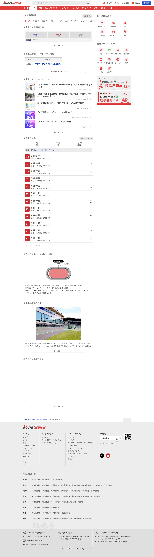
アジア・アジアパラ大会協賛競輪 (48, 64)
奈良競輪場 (45, 502)
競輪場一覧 (87, 16)
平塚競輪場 (65, 491)
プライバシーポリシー (76, 448)
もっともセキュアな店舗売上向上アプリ (113, 536)
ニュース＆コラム (51, 8)
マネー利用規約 (73, 445)
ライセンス (72, 456)
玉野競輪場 (36, 507)
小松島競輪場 (46, 513)
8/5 (58, 144)
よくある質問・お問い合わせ (52, 440)
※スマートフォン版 (106, 443)
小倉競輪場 (36, 518)
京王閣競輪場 (97, 485)
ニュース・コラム (29, 445)
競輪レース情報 (36, 419)
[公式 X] (102, 455)
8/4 (37, 144)
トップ (26, 8)
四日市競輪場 (95, 496)
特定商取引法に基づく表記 (77, 454)
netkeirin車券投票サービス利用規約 (80, 443)
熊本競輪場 (87, 518)
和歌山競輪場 (67, 502)
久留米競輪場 (46, 518)
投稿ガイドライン (74, 451)
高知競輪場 (57, 513)
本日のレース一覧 (86, 138)
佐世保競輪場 (67, 518)
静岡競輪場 (95, 491)
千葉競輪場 (45, 491)
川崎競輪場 (55, 491)
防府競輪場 (55, 507)
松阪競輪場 (85, 496)
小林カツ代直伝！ (70, 539)
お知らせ (45, 437)
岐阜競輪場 (47, 496)
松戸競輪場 (36, 491)
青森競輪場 (45, 479)
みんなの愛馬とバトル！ (38, 536)
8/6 (79, 144)
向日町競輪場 (56, 502)
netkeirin (26, 419)
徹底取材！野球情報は (74, 536)
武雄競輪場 (57, 518)
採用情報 (71, 437)
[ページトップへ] (127, 420)
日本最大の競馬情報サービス (36, 544)
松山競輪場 (66, 513)
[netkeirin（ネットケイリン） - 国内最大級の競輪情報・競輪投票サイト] (12, 3)
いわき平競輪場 (56, 479)
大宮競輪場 (76, 485)
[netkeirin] (35, 428)
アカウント (27, 464)
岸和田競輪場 (78, 502)
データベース (86, 8)
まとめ (102, 8)
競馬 (147, 3)
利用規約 (71, 440)
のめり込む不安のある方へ (51, 443)
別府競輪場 (77, 518)
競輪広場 (26, 456)
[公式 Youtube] (108, 455)
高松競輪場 (36, 513)
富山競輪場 (76, 496)
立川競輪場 (108, 485)
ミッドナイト (65, 8)
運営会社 (71, 459)
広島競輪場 (45, 507)
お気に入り (27, 459)
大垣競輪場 (57, 496)
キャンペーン (112, 8)
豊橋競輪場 (66, 496)
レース (33, 8)
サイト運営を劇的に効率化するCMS (111, 541)
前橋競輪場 (45, 485)
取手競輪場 (55, 485)
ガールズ (76, 8)
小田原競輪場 (75, 491)
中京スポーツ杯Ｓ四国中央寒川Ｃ (43, 150)
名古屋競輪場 (36, 496)
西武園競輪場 (86, 485)
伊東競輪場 (85, 491)
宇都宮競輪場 (65, 485)
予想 (40, 8)
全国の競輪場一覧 (29, 474)
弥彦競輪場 (36, 485)
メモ (95, 8)
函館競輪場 (36, 479)
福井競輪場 (36, 502)
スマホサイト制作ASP (108, 539)
